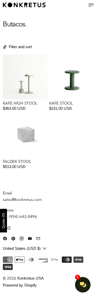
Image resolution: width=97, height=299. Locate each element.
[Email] (38, 238)
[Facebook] (5, 238)
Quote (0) (3, 221)
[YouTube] (30, 238)
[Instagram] (21, 238)
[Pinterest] (13, 238)
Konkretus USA (30, 278)
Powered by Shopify (20, 285)
